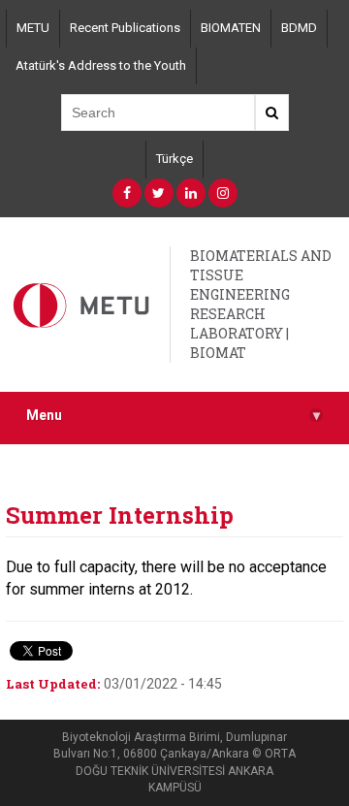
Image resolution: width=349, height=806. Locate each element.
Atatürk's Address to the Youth (101, 65)
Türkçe (174, 158)
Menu (173, 415)
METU (32, 27)
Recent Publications (125, 27)
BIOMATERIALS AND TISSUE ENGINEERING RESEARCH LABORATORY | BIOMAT (261, 304)
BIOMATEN (231, 27)
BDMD (299, 27)
